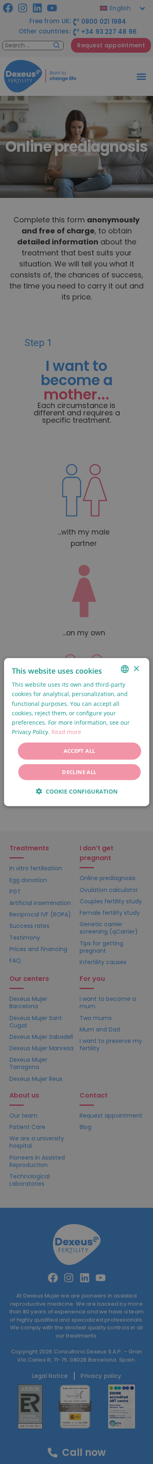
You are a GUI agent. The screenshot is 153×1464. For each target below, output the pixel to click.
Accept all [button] (79, 750)
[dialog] (76, 732)
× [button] (136, 668)
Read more (66, 732)
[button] (77, 791)
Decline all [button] (79, 771)
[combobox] (125, 669)
